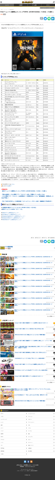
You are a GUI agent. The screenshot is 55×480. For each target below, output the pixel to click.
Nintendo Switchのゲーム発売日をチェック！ (13, 216)
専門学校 (2, 448)
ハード (2, 442)
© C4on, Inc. (27, 475)
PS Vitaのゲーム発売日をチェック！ (11, 214)
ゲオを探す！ (8, 186)
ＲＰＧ (2, 413)
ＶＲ (1, 445)
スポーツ (30, 419)
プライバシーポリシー (30, 466)
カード (2, 428)
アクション (30, 416)
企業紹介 (30, 448)
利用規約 (22, 466)
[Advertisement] (27, 229)
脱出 (29, 433)
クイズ (2, 430)
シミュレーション (31, 413)
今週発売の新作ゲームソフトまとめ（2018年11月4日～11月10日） (19, 207)
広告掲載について (27, 465)
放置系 (2, 433)
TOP (1, 9)
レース (2, 422)
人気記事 (20, 5)
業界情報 (2, 451)
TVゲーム (45, 237)
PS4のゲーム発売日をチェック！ (10, 212)
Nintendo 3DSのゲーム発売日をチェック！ (13, 218)
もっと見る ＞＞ (51, 316)
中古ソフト (38, 237)
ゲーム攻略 (34, 5)
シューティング (4, 419)
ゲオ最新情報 (11, 9)
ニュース (7, 5)
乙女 (29, 425)
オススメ (48, 5)
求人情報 (30, 451)
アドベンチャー (31, 422)
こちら (13, 184)
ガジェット (30, 442)
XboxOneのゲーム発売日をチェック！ (12, 219)
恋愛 (1, 425)
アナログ (2, 439)
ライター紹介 (36, 465)
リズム (29, 428)
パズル (2, 416)
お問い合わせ (19, 465)
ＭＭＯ (2, 436)
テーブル (30, 430)
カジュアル (30, 436)
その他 (2, 454)
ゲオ (33, 237)
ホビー (29, 439)
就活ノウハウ (30, 445)
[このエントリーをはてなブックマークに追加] (52, 19)
